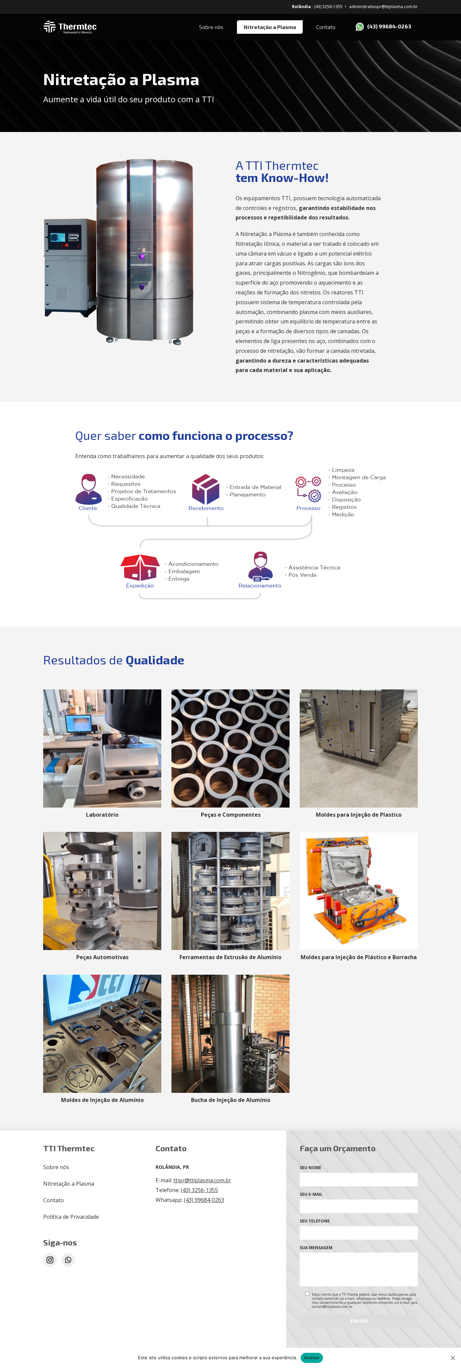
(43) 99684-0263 (389, 26)
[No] (452, 1357)
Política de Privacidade (71, 1216)
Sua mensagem (316, 1248)
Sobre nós (211, 27)
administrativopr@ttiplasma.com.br (383, 6)
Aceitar (312, 1357)
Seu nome (310, 1167)
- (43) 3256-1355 (317, 6)
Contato (325, 27)
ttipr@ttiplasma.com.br (202, 1180)
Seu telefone (315, 1221)
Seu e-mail (311, 1194)
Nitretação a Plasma (270, 27)
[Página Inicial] (104, 27)
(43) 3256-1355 (199, 1190)
